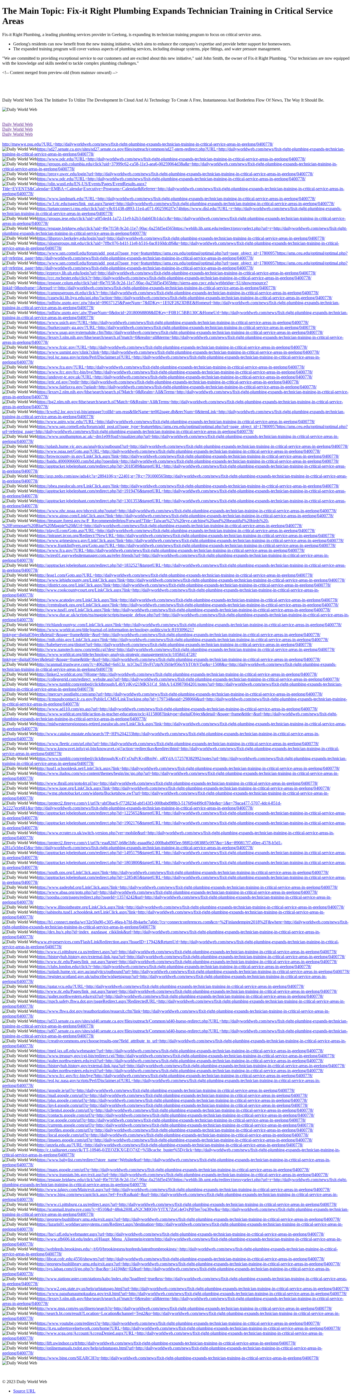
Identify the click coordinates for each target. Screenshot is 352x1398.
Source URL (24, 1391)
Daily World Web (17, 124)
